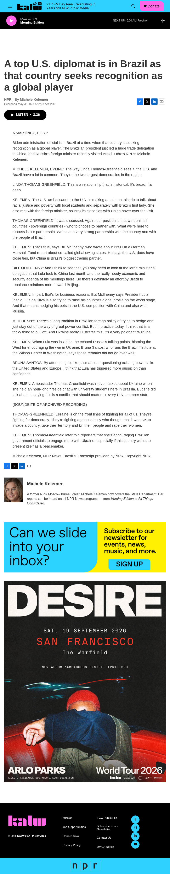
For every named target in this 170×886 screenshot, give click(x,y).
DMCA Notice (105, 846)
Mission (68, 817)
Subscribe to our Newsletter (107, 828)
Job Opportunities (74, 827)
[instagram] (135, 828)
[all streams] (164, 20)
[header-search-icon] (133, 6)
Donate (154, 6)
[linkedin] (135, 836)
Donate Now (71, 836)
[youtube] (135, 844)
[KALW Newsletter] (85, 547)
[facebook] (135, 819)
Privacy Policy (72, 845)
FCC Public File (107, 817)
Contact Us (104, 837)
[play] (11, 20)
